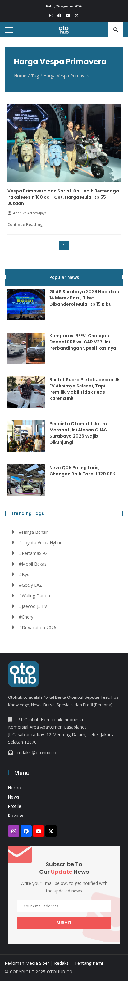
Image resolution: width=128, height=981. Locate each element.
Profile (14, 806)
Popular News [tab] (64, 277)
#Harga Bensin (34, 532)
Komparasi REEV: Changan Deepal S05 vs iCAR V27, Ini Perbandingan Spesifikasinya (82, 342)
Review (15, 816)
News (13, 797)
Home (20, 76)
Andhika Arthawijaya (30, 213)
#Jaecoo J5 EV (33, 606)
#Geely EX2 (30, 585)
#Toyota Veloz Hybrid (40, 543)
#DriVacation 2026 (37, 627)
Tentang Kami (89, 963)
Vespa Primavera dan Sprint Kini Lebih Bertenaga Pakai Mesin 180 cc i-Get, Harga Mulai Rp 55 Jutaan (63, 197)
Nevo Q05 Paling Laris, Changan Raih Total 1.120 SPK (82, 470)
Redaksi (62, 963)
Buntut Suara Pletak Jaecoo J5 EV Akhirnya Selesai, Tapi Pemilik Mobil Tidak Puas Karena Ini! (84, 388)
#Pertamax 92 (33, 553)
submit (64, 922)
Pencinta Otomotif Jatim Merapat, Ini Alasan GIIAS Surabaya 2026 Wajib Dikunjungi (78, 432)
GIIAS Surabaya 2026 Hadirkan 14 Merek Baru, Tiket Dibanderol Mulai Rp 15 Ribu (84, 298)
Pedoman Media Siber (27, 963)
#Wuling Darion (34, 596)
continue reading (25, 224)
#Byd (24, 574)
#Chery (26, 617)
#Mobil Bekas (33, 564)
